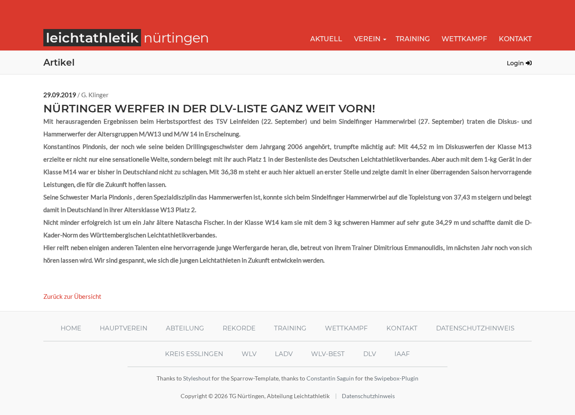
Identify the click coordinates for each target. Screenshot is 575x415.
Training (413, 39)
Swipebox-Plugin (396, 378)
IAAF (402, 354)
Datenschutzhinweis (475, 328)
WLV (249, 354)
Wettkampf (464, 39)
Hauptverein (123, 328)
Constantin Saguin (330, 378)
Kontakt (515, 39)
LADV (284, 354)
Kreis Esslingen (194, 354)
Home (71, 328)
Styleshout (196, 378)
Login (516, 63)
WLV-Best (328, 354)
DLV (369, 354)
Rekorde (239, 328)
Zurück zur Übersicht (72, 296)
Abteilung (185, 328)
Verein (367, 39)
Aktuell (326, 39)
